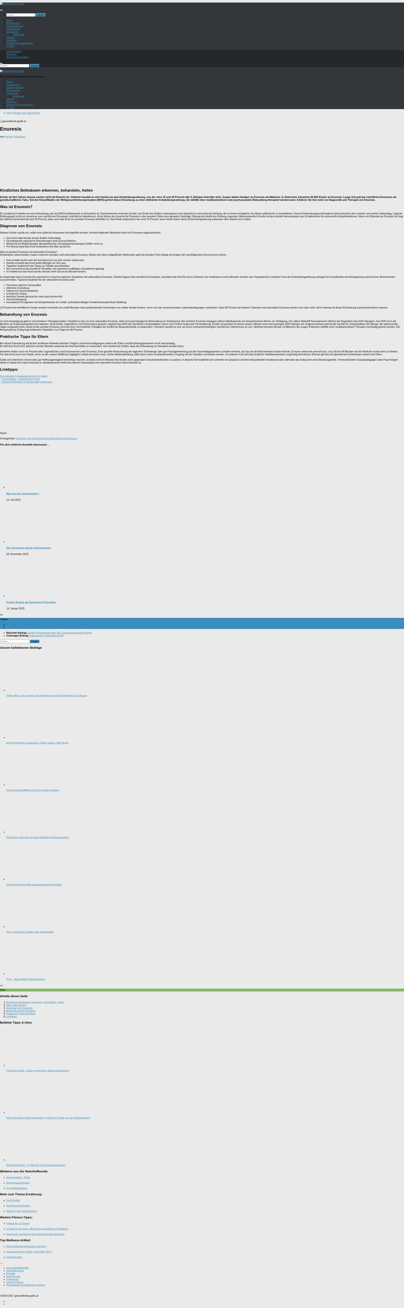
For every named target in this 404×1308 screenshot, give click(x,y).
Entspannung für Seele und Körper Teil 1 (29, 1251)
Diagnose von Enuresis (29, 438)
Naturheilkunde (15, 26)
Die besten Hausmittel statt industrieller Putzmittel (34, 884)
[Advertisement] (202, 163)
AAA (8, 113)
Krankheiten (13, 23)
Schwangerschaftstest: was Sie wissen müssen (32, 790)
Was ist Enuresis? (16, 1005)
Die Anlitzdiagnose (16, 1188)
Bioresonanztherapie (18, 1183)
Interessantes (13, 51)
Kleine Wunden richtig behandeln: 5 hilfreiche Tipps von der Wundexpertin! (48, 1118)
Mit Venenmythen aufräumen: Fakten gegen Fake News (37, 743)
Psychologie (13, 29)
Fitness (10, 37)
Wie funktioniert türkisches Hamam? (26, 1246)
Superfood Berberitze (18, 1205)
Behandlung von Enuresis (20, 1010)
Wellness (11, 40)
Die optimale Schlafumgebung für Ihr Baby (23, 376)
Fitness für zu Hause (17, 1223)
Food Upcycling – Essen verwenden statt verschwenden (37, 1070)
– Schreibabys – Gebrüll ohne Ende (20, 379)
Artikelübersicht (15, 1270)
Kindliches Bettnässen (64, 438)
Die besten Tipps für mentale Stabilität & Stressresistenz (37, 837)
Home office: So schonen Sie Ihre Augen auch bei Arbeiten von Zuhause (46, 695)
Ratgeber (11, 54)
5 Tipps (10, 46)
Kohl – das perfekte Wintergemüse (25, 979)
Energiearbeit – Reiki (18, 1177)
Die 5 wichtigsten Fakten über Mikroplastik (30, 932)
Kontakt (10, 1273)
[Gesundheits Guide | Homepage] (12, 4)
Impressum (12, 1279)
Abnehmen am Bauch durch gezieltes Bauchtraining (35, 1234)
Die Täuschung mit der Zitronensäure (28, 548)
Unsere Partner (14, 1282)
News (9, 20)
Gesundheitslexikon (17, 57)
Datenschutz (13, 1276)
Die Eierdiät (13, 1200)
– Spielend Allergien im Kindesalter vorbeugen (26, 382)
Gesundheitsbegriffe (17, 1268)
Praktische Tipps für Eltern (21, 1013)
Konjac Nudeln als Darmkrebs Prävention (31, 602)
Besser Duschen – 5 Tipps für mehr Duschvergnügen (35, 1165)
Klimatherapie (14, 1257)
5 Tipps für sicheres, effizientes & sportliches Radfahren (37, 1229)
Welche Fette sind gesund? (21, 1211)
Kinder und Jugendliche (19, 43)
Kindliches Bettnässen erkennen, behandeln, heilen (35, 1002)
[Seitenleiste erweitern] (1, 614)
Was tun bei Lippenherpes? (22, 493)
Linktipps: (11, 1016)
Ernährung (12, 32)
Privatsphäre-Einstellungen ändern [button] (25, 1285)
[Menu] (1, 10)
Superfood (18, 34)
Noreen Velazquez (15, 136)
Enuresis (47, 438)
